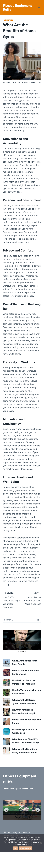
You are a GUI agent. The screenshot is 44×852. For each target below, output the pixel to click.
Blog (15, 832)
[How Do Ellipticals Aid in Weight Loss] (6, 731)
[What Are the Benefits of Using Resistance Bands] (6, 751)
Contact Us (24, 832)
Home (7, 832)
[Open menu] (39, 7)
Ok (15, 848)
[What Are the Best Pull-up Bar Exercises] (6, 672)
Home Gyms (8, 20)
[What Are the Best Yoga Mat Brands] (6, 721)
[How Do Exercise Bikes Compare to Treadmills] (6, 682)
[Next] (37, 810)
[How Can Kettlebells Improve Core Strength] (6, 712)
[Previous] (6, 810)
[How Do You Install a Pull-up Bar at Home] (6, 692)
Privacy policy (25, 848)
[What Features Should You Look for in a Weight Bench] (6, 741)
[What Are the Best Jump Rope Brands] (6, 663)
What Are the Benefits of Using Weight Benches (32, 598)
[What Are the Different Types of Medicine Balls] (6, 702)
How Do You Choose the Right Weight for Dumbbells (11, 600)
